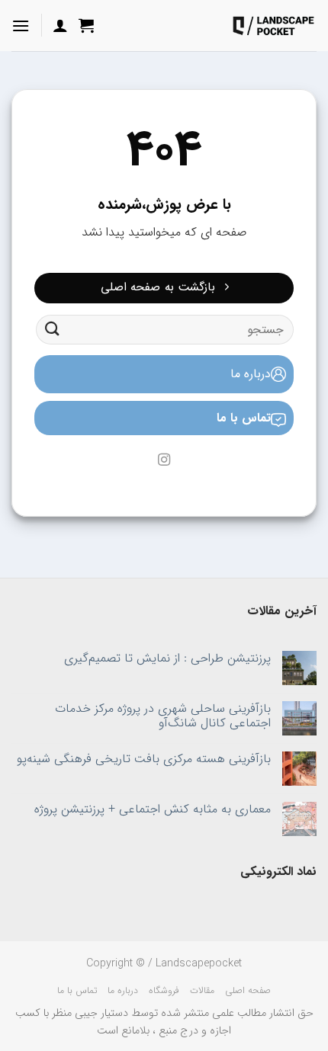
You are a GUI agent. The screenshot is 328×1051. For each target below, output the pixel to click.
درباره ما (250, 373)
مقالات (202, 990)
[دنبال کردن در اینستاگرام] (164, 460)
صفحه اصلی (248, 990)
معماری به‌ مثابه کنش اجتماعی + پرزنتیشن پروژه (152, 809)
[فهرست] (20, 25)
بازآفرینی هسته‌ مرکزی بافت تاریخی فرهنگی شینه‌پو (144, 758)
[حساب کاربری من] (60, 25)
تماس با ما (244, 418)
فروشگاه (164, 990)
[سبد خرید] (86, 25)
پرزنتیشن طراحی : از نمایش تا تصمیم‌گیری (167, 658)
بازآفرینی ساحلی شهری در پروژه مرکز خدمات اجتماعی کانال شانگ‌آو (163, 715)
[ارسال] (52, 329)
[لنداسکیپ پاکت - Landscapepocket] (273, 25)
